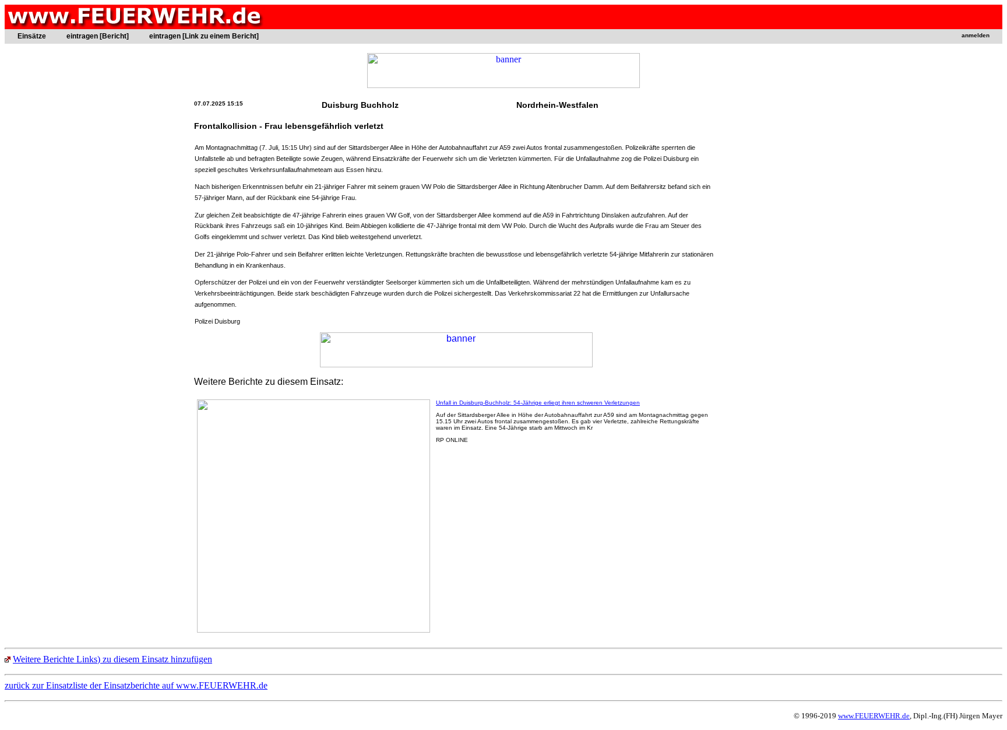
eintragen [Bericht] (97, 36)
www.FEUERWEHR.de (874, 715)
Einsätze (31, 36)
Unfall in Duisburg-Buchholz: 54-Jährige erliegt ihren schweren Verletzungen (538, 402)
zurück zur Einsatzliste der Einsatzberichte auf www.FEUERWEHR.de (136, 685)
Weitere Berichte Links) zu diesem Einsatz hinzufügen (112, 659)
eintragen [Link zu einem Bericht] (204, 36)
